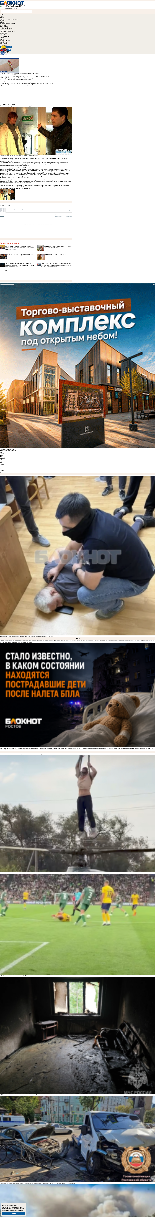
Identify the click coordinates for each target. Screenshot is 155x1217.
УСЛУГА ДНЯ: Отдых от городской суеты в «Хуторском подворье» (18, 78)
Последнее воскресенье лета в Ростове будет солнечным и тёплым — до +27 (69, 749)
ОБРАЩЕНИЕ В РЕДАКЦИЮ (8, 31)
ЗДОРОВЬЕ (3, 21)
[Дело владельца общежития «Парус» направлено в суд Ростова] (36, 194)
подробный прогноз (5, 450)
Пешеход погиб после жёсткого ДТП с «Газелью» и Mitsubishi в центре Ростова (19, 1183)
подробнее (14, 450)
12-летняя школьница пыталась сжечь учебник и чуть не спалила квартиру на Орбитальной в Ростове (24, 1094)
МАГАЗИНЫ (8, 53)
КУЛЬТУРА (3, 25)
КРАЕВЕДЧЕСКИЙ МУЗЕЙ (7, 24)
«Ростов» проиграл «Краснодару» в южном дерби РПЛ (14, 975)
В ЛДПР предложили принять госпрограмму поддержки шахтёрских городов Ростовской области (100, 748)
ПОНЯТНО (13, 1213)
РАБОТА (10, 47)
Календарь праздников (6, 56)
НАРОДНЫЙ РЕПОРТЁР (7, 28)
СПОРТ (2, 39)
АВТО (1, 16)
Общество (3, 104)
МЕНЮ (2, 14)
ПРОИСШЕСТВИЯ (5, 36)
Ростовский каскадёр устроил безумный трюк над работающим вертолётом (19, 872)
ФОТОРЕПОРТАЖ (5, 40)
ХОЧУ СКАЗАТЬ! (4, 43)
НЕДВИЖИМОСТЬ (5, 30)
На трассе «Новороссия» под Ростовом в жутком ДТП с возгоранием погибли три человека (51, 640)
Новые (2, 215)
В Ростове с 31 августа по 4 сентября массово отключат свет (15, 640)
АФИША (2, 17)
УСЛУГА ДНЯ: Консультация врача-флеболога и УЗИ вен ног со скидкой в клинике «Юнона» (25, 76)
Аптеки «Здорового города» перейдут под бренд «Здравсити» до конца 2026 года (57, 1183)
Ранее (15, 215)
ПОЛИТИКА (3, 34)
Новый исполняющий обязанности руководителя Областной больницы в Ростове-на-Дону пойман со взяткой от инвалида (26, 636)
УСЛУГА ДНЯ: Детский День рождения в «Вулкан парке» (15, 79)
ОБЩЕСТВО (3, 33)
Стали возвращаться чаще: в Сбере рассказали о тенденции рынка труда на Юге (126, 640)
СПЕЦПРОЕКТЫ (4, 37)
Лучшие (9, 215)
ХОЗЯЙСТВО (3, 42)
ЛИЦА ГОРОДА (4, 27)
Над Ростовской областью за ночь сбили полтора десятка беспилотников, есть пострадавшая (29, 749)
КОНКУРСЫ (3, 22)
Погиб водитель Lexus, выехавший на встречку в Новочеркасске (92, 640)
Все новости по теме (5, 74)
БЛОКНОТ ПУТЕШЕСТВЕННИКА (9, 19)
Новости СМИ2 (4, 271)
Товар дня (2, 57)
